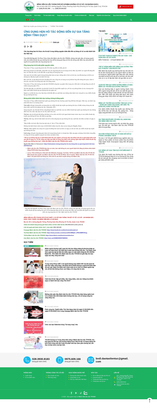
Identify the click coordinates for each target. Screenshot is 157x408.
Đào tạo (91, 15)
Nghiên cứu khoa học (103, 15)
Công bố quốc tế (97, 377)
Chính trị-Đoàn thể (80, 15)
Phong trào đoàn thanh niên (78, 375)
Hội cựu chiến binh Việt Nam (78, 379)
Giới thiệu (37, 15)
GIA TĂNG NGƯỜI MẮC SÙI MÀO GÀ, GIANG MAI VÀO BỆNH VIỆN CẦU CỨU (115, 120)
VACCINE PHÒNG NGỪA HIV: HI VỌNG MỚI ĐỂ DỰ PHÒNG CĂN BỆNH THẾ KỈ (115, 135)
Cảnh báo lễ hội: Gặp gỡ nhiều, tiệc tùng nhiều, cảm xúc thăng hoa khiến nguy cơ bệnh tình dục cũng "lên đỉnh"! (69, 280)
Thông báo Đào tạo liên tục (100, 379)
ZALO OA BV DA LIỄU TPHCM (123, 384)
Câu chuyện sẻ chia (53, 375)
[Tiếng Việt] (27, 19)
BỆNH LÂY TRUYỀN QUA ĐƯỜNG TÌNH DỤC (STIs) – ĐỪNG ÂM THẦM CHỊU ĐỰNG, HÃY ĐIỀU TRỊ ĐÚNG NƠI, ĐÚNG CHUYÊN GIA (115, 104)
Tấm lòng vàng (52, 377)
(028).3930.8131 (121, 382)
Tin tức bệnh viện (48, 15)
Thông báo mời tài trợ (99, 381)
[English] (32, 19)
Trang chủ (28, 15)
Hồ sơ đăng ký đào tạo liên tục (101, 375)
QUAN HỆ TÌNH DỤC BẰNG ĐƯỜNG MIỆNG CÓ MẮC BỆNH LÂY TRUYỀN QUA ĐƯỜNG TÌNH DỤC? (116, 85)
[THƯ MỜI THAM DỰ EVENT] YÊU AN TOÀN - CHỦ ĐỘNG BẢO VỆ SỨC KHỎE (115, 56)
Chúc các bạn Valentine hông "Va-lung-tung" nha (61, 324)
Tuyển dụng (28, 375)
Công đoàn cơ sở (75, 377)
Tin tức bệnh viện (30, 377)
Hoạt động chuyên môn (64, 15)
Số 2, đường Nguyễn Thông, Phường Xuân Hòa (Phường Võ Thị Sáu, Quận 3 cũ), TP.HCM (125, 378)
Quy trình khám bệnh (119, 15)
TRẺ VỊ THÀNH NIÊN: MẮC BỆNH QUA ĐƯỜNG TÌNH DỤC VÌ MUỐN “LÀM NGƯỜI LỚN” (116, 67)
